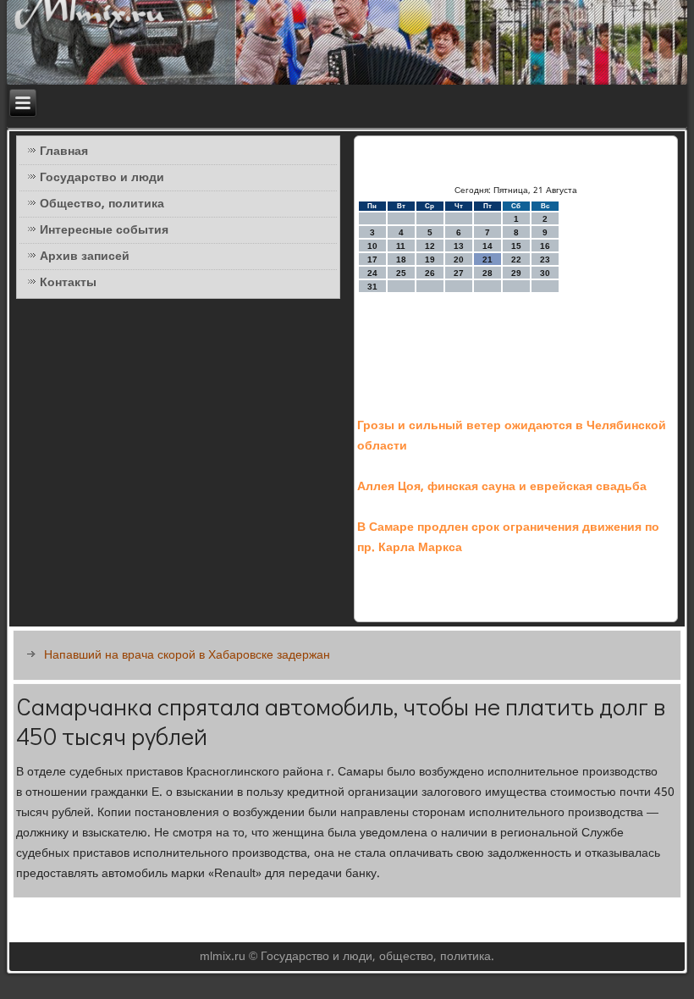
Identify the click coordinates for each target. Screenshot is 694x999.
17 (372, 259)
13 (459, 246)
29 (516, 273)
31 (372, 286)
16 (545, 246)
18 (401, 259)
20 (459, 259)
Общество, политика (102, 204)
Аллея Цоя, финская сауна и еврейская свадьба (502, 487)
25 (401, 273)
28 (487, 273)
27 (459, 273)
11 (400, 246)
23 (545, 259)
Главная (64, 151)
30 (545, 273)
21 (487, 259)
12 (430, 246)
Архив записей (84, 256)
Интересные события (104, 230)
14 (487, 246)
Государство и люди (102, 178)
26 (430, 273)
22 (516, 259)
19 (430, 259)
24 (372, 273)
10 (372, 246)
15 (516, 246)
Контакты (68, 283)
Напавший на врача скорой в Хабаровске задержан (187, 655)
